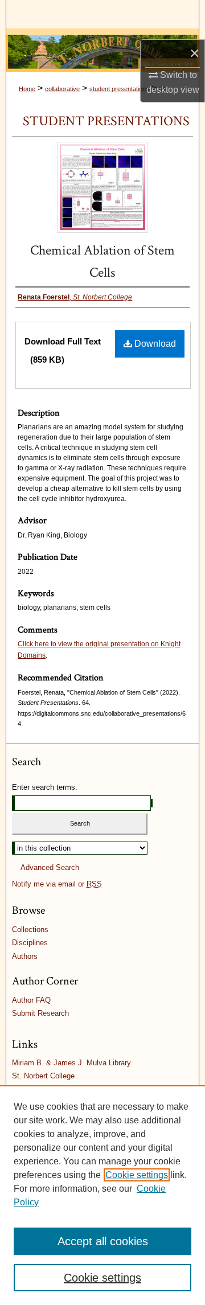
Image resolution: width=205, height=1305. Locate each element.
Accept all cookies (103, 1241)
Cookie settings (136, 1175)
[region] (102, 1195)
